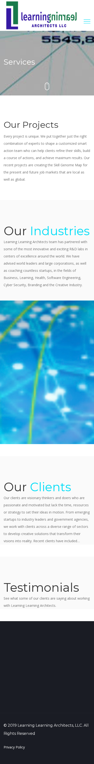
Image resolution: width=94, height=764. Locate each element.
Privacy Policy (14, 747)
